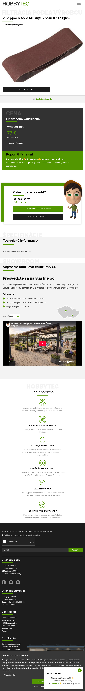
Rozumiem (42, 682)
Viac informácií (8, 316)
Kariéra (4, 631)
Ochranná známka (9, 618)
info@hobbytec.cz (9, 568)
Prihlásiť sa (75, 550)
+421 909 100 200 (21, 199)
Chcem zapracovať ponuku (38, 209)
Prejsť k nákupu (26, 90)
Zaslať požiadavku (44, 99)
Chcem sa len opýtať (38, 217)
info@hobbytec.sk (20, 202)
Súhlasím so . (22, 535)
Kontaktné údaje (8, 626)
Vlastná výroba (8, 620)
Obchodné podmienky (11, 649)
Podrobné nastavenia (42, 686)
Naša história (7, 628)
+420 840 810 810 (9, 566)
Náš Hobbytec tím (9, 623)
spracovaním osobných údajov (27, 535)
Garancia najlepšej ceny (11, 644)
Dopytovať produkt (16, 143)
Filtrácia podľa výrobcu (14, 25)
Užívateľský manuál (10, 647)
